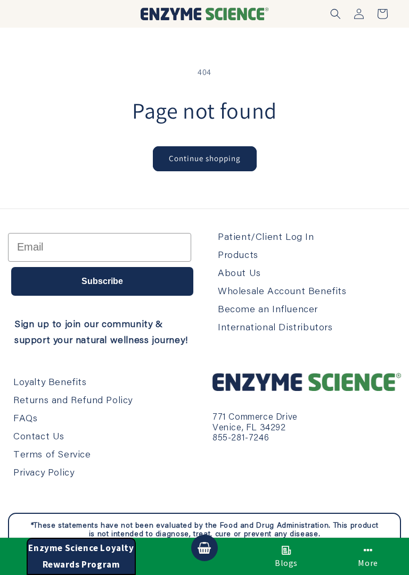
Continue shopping (205, 158)
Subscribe (102, 281)
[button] (335, 14)
